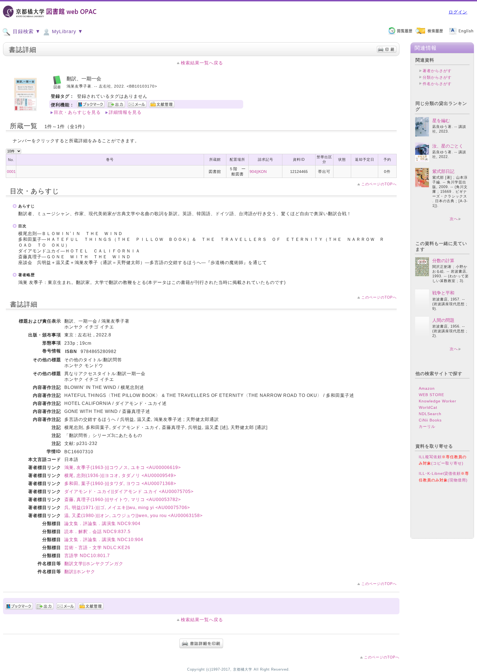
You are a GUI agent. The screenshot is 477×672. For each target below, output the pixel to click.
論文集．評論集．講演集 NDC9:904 (102, 523)
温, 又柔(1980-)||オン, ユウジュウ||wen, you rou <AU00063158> (133, 515)
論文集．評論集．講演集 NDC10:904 (103, 539)
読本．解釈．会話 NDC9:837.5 (97, 531)
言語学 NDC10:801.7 (87, 555)
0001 (11, 171)
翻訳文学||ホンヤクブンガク (93, 563)
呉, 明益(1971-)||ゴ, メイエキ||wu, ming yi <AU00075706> (127, 507)
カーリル (427, 426)
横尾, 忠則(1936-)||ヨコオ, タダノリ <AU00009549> (120, 475)
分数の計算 (443, 260)
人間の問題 (443, 320)
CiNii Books (430, 420)
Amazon (427, 388)
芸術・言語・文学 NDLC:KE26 (97, 547)
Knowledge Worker (437, 401)
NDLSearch (430, 414)
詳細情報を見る (125, 112)
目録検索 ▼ (26, 31)
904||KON (258, 171)
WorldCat (428, 407)
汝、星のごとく (447, 146)
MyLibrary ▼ (66, 31)
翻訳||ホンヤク (79, 571)
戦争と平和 (443, 293)
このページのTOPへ (379, 184)
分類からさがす (437, 77)
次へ (454, 219)
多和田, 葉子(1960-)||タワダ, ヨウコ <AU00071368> (120, 483)
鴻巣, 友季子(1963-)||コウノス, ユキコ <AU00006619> (122, 467)
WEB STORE (431, 394)
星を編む (441, 120)
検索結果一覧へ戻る (202, 62)
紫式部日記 (443, 171)
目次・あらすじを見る (77, 112)
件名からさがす (437, 83)
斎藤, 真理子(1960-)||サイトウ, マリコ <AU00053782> (122, 499)
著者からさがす (437, 70)
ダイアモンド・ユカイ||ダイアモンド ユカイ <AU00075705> (129, 491)
